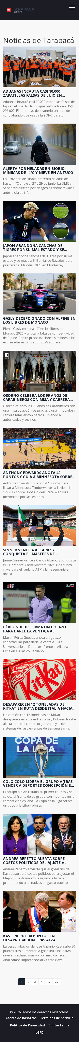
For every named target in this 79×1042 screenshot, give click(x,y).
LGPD (39, 1032)
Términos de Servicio (57, 1018)
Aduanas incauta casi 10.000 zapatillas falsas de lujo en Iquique (32, 93)
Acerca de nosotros (20, 1018)
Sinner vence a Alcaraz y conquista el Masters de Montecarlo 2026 (29, 552)
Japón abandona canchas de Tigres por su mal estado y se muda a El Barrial (33, 248)
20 (56, 982)
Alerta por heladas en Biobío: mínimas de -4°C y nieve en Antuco (38, 171)
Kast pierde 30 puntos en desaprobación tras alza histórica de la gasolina (29, 938)
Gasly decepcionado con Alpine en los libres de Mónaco (39, 321)
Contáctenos (58, 1025)
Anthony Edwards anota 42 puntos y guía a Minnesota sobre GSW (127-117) (37, 475)
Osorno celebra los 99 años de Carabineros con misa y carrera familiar (36, 398)
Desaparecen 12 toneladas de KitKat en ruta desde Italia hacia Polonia (37, 706)
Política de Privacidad (27, 1025)
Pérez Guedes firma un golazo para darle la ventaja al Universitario (34, 629)
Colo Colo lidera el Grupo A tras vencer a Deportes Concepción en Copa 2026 (38, 784)
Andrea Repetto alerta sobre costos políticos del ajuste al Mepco (34, 861)
